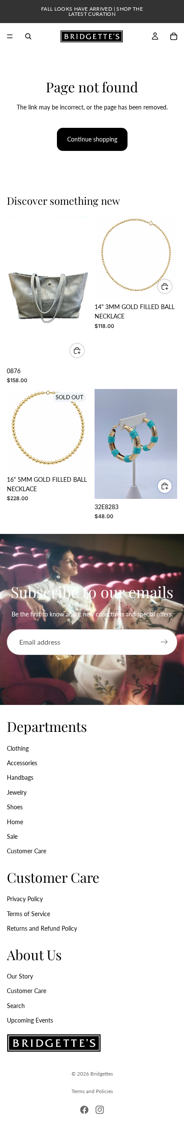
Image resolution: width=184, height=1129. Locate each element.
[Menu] (10, 36)
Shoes (15, 807)
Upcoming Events (30, 1020)
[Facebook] (84, 1110)
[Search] (28, 36)
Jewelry (17, 792)
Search (16, 1005)
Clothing (18, 748)
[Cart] (173, 36)
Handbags (20, 777)
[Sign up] (164, 642)
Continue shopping (92, 139)
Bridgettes (101, 1073)
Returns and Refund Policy (42, 928)
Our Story (20, 976)
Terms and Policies (92, 1091)
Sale (12, 836)
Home (15, 821)
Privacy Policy (25, 898)
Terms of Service (28, 913)
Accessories (22, 762)
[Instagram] (100, 1110)
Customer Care (26, 851)
